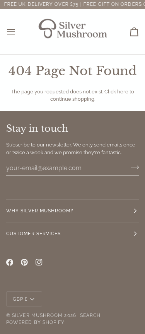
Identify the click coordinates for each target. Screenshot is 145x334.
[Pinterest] (24, 262)
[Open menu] (17, 32)
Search (90, 315)
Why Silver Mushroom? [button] (39, 210)
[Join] (132, 167)
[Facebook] (9, 262)
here (122, 92)
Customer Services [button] (33, 233)
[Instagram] (39, 262)
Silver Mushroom (37, 315)
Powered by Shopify (35, 322)
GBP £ (20, 299)
